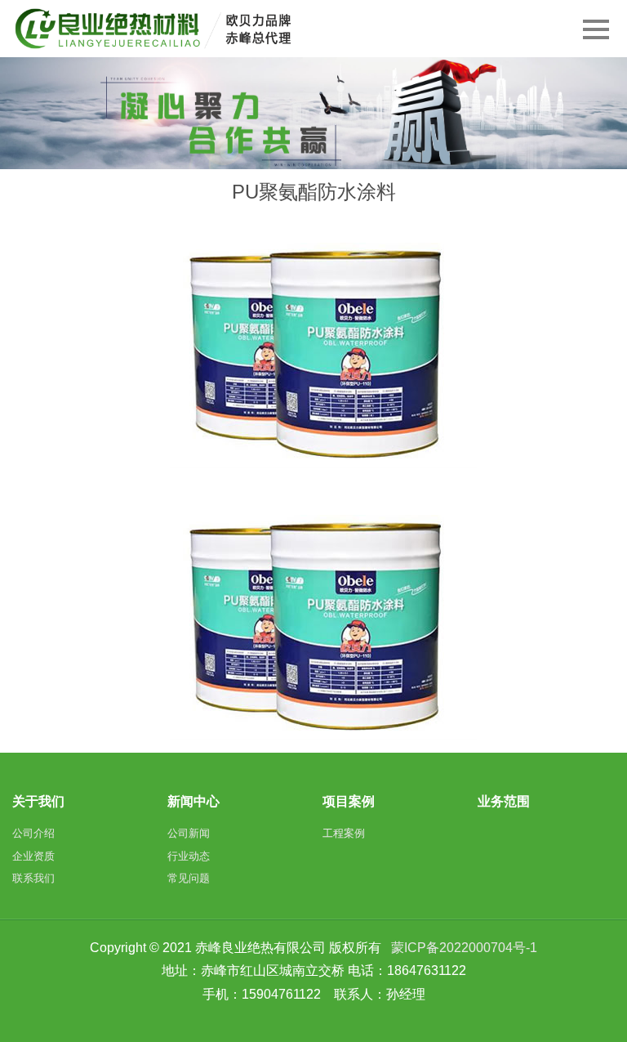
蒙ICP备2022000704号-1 (464, 948)
